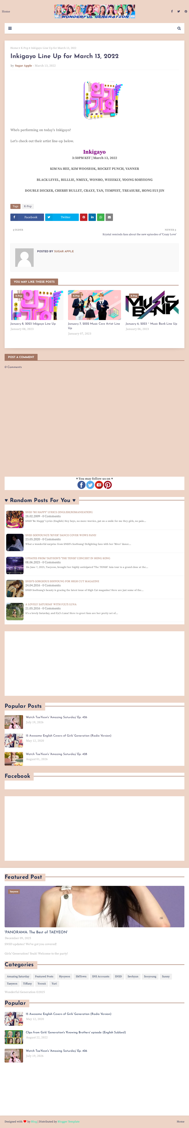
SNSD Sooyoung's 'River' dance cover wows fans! (60, 535)
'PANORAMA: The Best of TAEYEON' (36, 932)
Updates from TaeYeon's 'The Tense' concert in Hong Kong (67, 558)
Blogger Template (69, 1121)
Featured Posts (44, 976)
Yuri (54, 983)
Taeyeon (12, 983)
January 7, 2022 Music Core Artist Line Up (94, 326)
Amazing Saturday (18, 976)
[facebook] (172, 11)
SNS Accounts (100, 976)
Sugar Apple (23, 66)
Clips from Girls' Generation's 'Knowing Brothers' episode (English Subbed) (76, 1032)
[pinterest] (185, 11)
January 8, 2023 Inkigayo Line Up (33, 323)
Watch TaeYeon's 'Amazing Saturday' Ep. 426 (56, 717)
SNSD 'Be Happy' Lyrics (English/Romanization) (59, 512)
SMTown (81, 976)
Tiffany (27, 983)
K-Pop (24, 48)
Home (14, 48)
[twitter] (178, 11)
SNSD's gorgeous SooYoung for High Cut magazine (62, 581)
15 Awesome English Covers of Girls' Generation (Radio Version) (68, 735)
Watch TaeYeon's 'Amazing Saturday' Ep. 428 (56, 754)
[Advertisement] (94, 663)
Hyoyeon (64, 976)
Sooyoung (150, 976)
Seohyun (133, 976)
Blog (34, 1121)
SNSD (118, 976)
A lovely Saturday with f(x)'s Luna (51, 604)
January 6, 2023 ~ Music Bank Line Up (151, 323)
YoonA (42, 983)
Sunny (166, 976)
